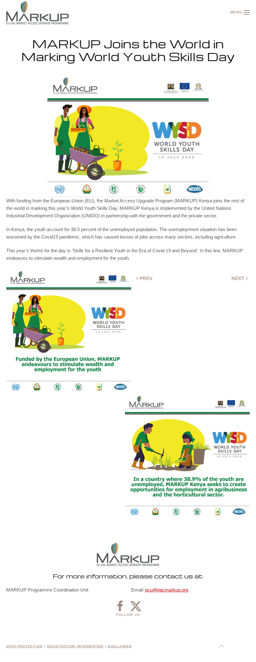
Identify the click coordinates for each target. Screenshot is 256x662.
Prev (146, 278)
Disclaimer (120, 646)
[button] (240, 12)
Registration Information (75, 646)
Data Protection (24, 646)
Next (237, 278)
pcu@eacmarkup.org (166, 589)
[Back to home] (37, 12)
